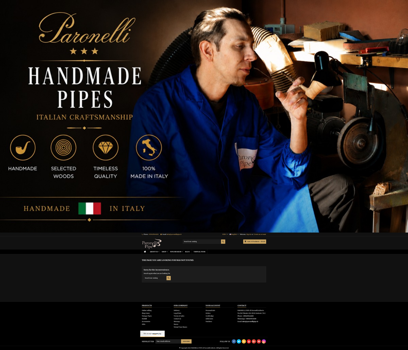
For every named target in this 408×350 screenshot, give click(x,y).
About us (154, 252)
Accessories (146, 321)
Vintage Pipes (147, 316)
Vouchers (209, 321)
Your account (213, 305)
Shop (164, 252)
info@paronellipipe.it (174, 234)
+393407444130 (153, 234)
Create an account (260, 234)
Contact (241, 305)
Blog (187, 252)
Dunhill (144, 319)
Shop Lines (146, 313)
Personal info (210, 310)
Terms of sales (179, 316)
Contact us (177, 319)
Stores (176, 324)
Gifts (143, 324)
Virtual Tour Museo (180, 327)
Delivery (177, 310)
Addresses (209, 319)
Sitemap (177, 321)
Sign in (248, 234)
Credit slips (210, 316)
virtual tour (199, 252)
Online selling (147, 310)
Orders (208, 313)
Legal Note (177, 313)
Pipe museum (175, 252)
